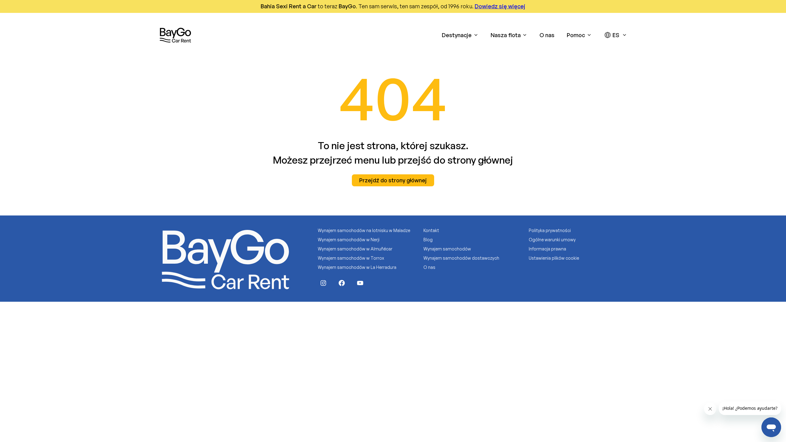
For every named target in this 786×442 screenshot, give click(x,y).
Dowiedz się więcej (500, 6)
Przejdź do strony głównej (393, 180)
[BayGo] (175, 35)
